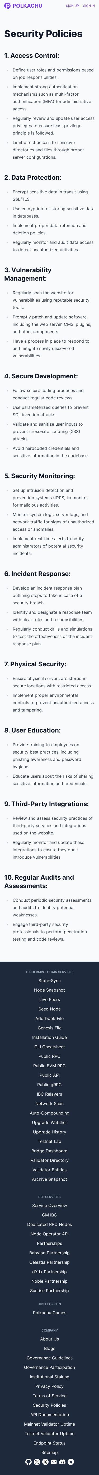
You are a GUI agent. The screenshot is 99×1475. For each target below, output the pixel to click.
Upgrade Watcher (49, 1122)
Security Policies (49, 1405)
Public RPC (49, 1056)
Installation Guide (49, 1037)
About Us (49, 1339)
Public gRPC (49, 1084)
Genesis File (50, 1027)
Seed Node (50, 1009)
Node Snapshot (49, 990)
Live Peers (49, 999)
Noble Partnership (49, 1281)
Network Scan (49, 1103)
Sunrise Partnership (49, 1290)
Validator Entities (49, 1169)
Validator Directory (50, 1160)
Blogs (49, 1348)
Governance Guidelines (50, 1357)
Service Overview (49, 1205)
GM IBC (49, 1215)
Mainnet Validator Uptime (49, 1424)
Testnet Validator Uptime (49, 1433)
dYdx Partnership (49, 1271)
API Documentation (49, 1414)
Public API (50, 1075)
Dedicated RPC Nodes (49, 1224)
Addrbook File (49, 1018)
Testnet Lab (49, 1141)
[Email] (54, 1462)
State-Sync (50, 980)
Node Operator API (50, 1233)
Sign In (89, 6)
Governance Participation (49, 1367)
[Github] (28, 1462)
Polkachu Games (49, 1312)
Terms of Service (50, 1395)
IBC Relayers (49, 1094)
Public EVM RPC (49, 1065)
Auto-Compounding (49, 1113)
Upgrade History (49, 1131)
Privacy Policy (49, 1386)
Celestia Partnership (49, 1262)
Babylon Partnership (49, 1252)
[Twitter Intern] (45, 1462)
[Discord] (62, 1462)
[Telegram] (71, 1462)
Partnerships (49, 1243)
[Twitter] (37, 1462)
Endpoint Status (49, 1443)
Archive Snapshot (49, 1179)
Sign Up (72, 6)
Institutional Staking (49, 1376)
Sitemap (49, 1452)
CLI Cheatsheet (49, 1046)
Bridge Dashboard (49, 1150)
